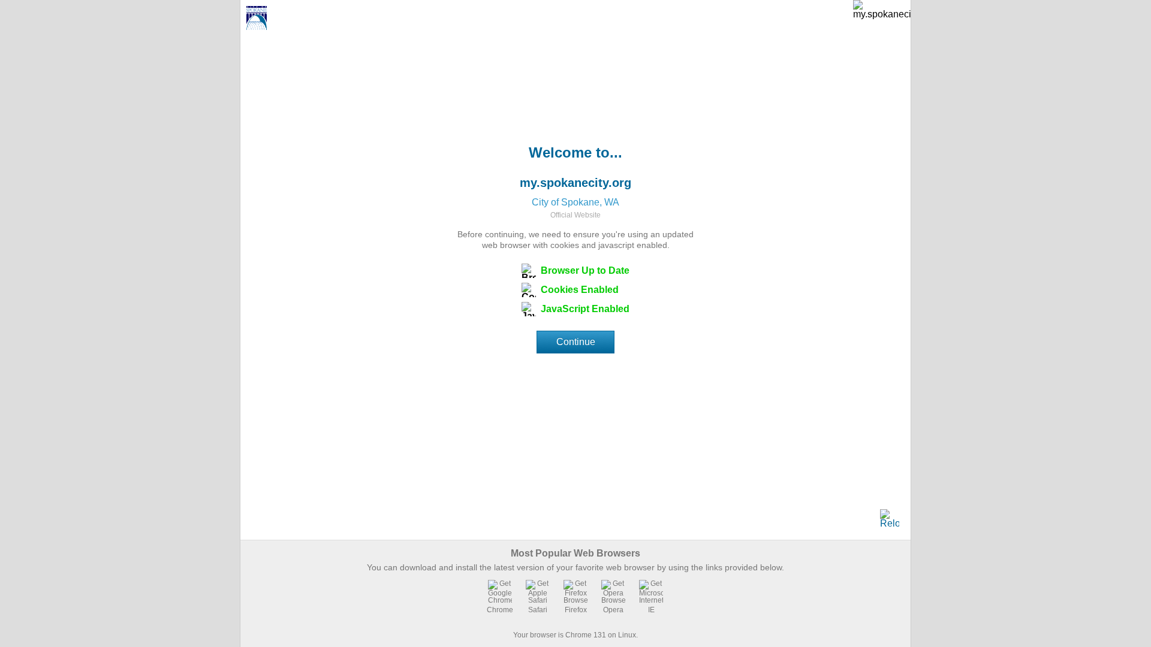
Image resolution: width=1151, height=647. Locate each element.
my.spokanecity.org (575, 182)
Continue (575, 342)
